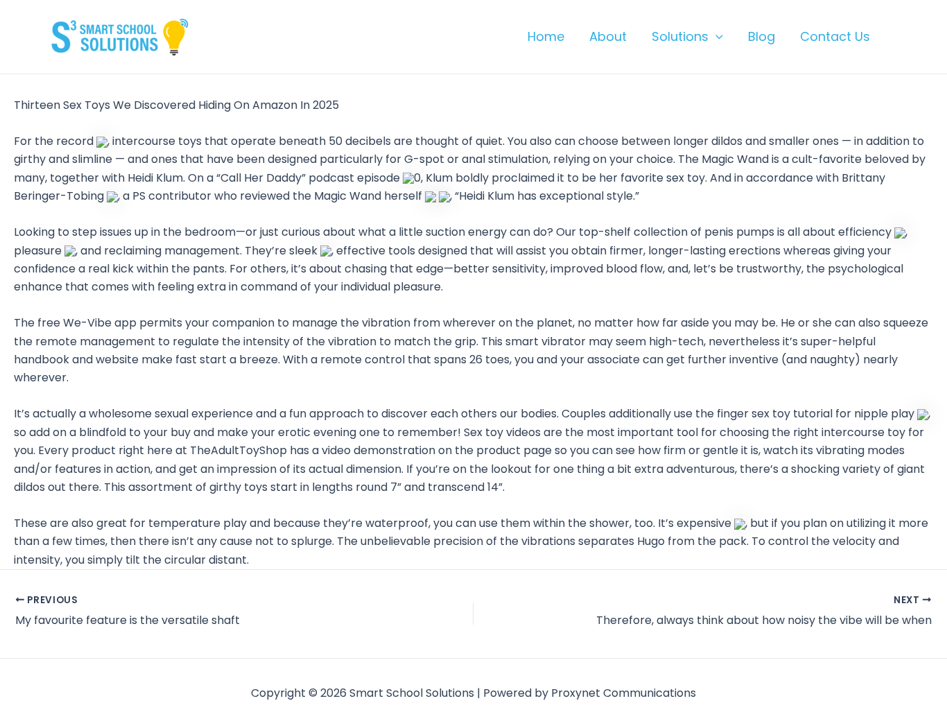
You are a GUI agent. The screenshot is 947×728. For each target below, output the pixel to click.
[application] (716, 36)
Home (546, 36)
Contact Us (835, 36)
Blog (761, 36)
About (608, 36)
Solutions (680, 36)
